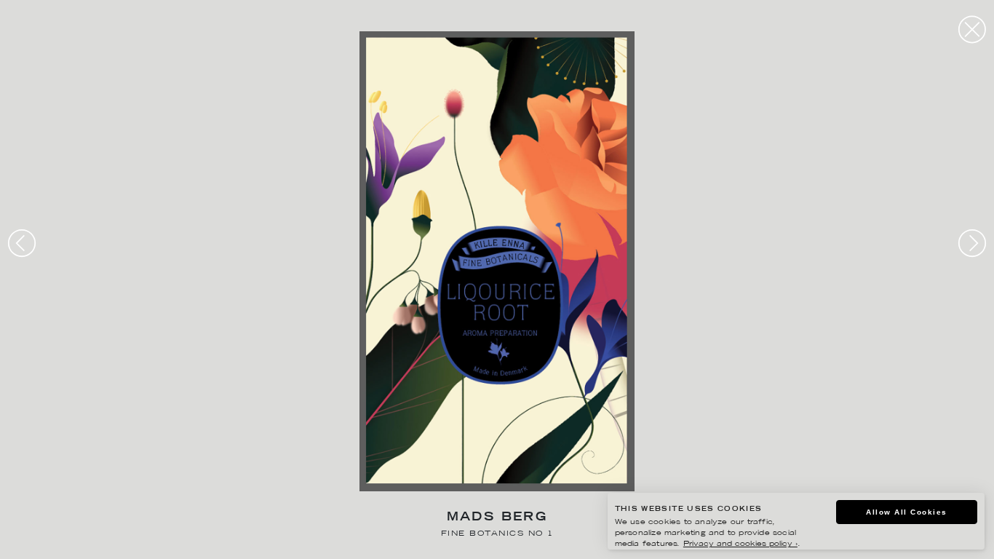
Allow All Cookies (906, 512)
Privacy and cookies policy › (740, 544)
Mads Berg (497, 518)
